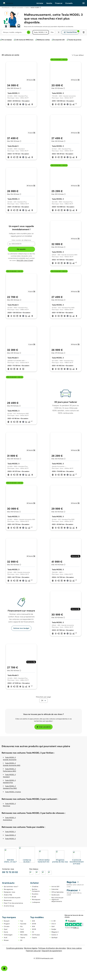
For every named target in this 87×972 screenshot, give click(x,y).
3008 (34, 929)
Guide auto (55, 895)
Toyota (22, 937)
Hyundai (23, 924)
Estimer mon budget (21, 628)
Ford (22, 929)
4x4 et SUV (55, 886)
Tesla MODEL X (10, 835)
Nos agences (8, 889)
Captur (34, 937)
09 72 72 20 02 (10, 872)
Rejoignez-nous (9, 892)
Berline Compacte (36, 890)
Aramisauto (6, 7)
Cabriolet (54, 889)
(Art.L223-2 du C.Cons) (25, 260)
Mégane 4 (54, 932)
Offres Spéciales (57, 892)
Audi (5, 937)
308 (33, 926)
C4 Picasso (36, 935)
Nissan (6, 940)
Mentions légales (30, 948)
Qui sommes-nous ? (11, 886)
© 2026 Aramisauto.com (43, 958)
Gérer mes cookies (74, 948)
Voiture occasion (17, 7)
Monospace (36, 899)
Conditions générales (14, 948)
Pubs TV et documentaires (13, 903)
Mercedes (23, 935)
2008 (34, 924)
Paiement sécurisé (33, 951)
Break (34, 897)
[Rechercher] (28, 32)
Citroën (6, 926)
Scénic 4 (54, 935)
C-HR (53, 921)
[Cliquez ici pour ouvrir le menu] (83, 3)
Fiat (21, 921)
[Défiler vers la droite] (59, 32)
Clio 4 (53, 924)
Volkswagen (8, 935)
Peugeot (7, 924)
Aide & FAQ (8, 895)
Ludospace (36, 902)
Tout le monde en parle (12, 898)
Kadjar (53, 929)
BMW (22, 932)
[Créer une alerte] (4, 968)
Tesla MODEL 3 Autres (13, 792)
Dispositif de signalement (52, 951)
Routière (35, 894)
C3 (33, 932)
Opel (5, 929)
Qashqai (54, 937)
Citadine (35, 886)
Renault (6, 921)
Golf (53, 926)
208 (33, 921)
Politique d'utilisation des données (52, 948)
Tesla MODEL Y (10, 832)
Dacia (6, 932)
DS (21, 940)
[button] (46, 32)
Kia (21, 926)
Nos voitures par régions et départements (57, 899)
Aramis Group (9, 906)
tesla (27, 7)
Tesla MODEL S (10, 839)
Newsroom (8, 900)
